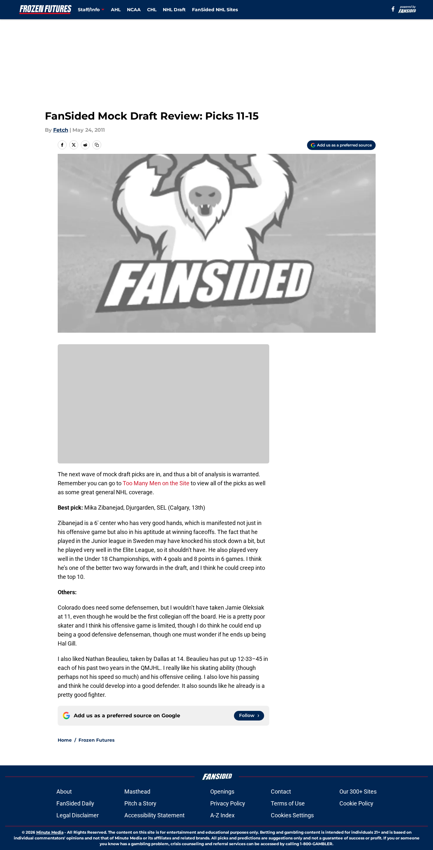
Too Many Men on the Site (156, 483)
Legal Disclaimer (77, 815)
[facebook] (393, 9)
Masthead (137, 791)
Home (65, 740)
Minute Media (49, 832)
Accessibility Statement (154, 815)
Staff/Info (89, 10)
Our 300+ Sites (358, 791)
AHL (116, 10)
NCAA (134, 10)
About (64, 791)
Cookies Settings (292, 815)
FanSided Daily (75, 803)
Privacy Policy (227, 803)
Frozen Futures (96, 740)
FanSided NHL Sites (215, 10)
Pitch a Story (140, 803)
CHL (151, 10)
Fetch (60, 130)
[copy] (96, 144)
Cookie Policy (356, 803)
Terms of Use (288, 803)
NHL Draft (174, 10)
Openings (222, 791)
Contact (281, 791)
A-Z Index (222, 815)
